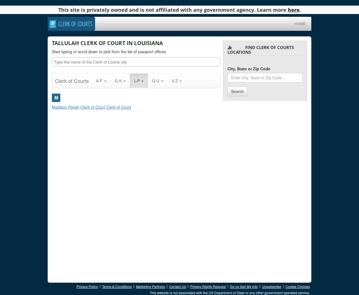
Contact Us (177, 286)
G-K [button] (119, 80)
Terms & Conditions (117, 286)
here (294, 9)
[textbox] (137, 62)
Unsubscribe (271, 286)
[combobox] (136, 61)
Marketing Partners (150, 286)
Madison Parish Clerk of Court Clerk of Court (91, 107)
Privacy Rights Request (208, 286)
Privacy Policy (87, 286)
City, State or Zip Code (248, 68)
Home (300, 23)
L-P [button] (137, 80)
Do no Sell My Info (244, 286)
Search (237, 91)
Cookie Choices (298, 286)
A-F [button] (99, 80)
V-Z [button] (175, 80)
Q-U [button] (156, 80)
